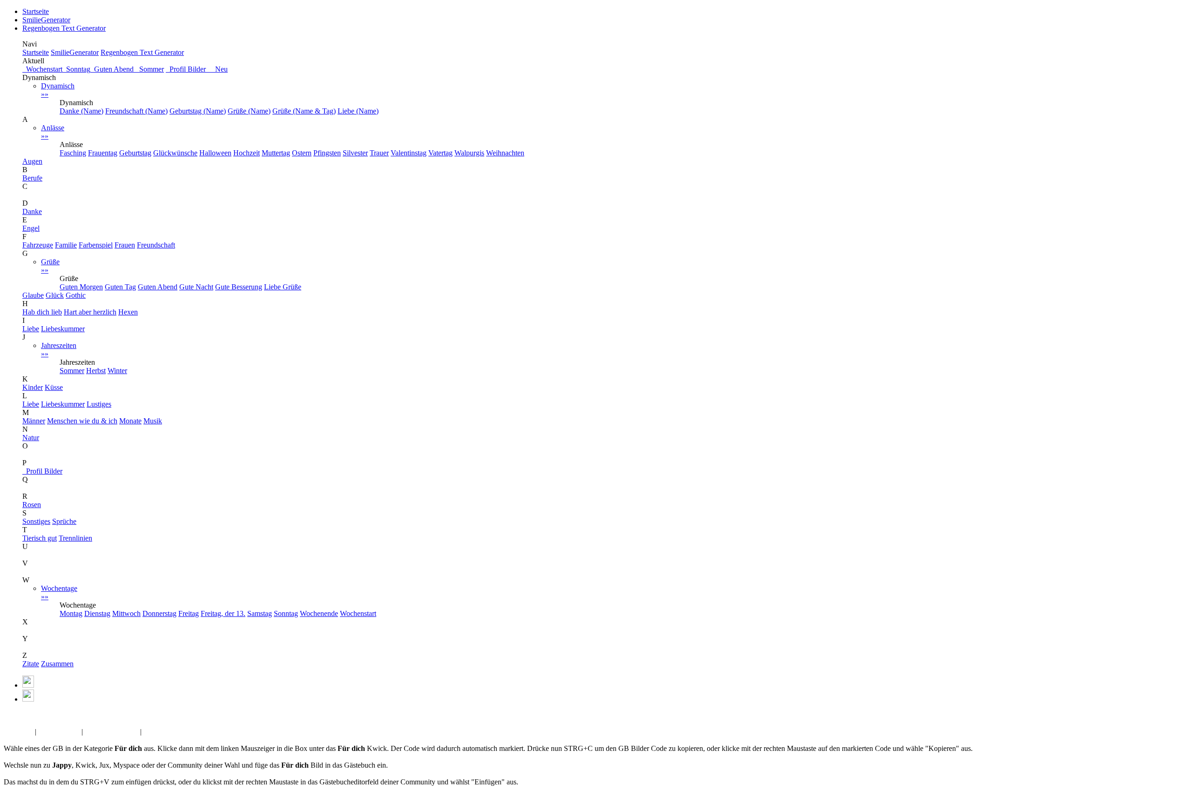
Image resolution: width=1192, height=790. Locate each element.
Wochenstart (42, 69)
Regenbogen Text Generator (64, 28)
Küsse (54, 387)
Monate (130, 421)
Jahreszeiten (58, 349)
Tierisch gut (39, 538)
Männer (33, 421)
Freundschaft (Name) (136, 111)
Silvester (355, 153)
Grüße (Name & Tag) (304, 111)
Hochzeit (246, 153)
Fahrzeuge (37, 245)
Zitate (30, 664)
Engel (31, 228)
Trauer (379, 153)
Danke (32, 211)
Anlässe (52, 132)
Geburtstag (135, 153)
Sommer (149, 69)
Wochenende (319, 613)
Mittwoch (126, 613)
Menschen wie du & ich (82, 421)
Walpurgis (469, 153)
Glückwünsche (175, 153)
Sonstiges (36, 521)
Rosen (31, 505)
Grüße (50, 266)
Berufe (32, 178)
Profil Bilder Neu (197, 69)
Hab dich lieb (42, 312)
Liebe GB (18, 732)
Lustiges (99, 404)
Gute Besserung (238, 287)
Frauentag (102, 153)
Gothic (76, 295)
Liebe (30, 329)
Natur (30, 438)
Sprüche (64, 521)
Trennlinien (75, 538)
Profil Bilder (42, 471)
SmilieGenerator (46, 20)
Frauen (125, 245)
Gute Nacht (196, 287)
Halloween (215, 153)
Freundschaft (156, 245)
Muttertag (276, 153)
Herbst (96, 371)
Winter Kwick (59, 732)
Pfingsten (327, 153)
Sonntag (76, 69)
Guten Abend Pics (111, 732)
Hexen (128, 312)
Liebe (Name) (358, 111)
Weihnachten (505, 153)
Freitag (188, 613)
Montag (71, 613)
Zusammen (57, 664)
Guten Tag (120, 287)
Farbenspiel (96, 245)
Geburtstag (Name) (197, 111)
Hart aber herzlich (90, 312)
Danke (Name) (81, 111)
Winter (117, 371)
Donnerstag (159, 613)
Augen (32, 161)
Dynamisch (57, 90)
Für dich (39, 715)
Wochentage (59, 592)
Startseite (35, 11)
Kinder (32, 387)
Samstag (259, 613)
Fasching (73, 153)
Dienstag (97, 613)
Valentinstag (409, 153)
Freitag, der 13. (223, 613)
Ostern (302, 153)
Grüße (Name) (249, 111)
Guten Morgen (81, 287)
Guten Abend (112, 69)
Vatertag (440, 153)
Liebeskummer (63, 329)
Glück (55, 295)
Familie (66, 245)
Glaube (33, 295)
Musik (152, 421)
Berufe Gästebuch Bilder (180, 732)
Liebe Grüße (282, 287)
